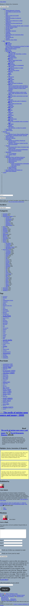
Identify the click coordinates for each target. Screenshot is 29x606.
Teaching (8, 145)
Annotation (8, 252)
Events (7, 259)
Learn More (4, 579)
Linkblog (17, 46)
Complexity (8, 244)
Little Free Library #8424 (11, 39)
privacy (4, 333)
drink (5, 376)
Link (1, 502)
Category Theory (12, 154)
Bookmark (8, 253)
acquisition (8, 364)
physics (4, 330)
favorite (5, 380)
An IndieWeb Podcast (11, 48)
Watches (17, 127)
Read (7, 279)
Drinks (10, 72)
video (4, 405)
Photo (7, 275)
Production (8, 222)
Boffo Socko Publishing (11, 171)
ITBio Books (11, 162)
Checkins (15, 67)
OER (4, 326)
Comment (2, 528)
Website (2, 545)
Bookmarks (16, 64)
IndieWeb (8, 133)
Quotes (10, 108)
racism (4, 335)
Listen (7, 272)
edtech (4, 308)
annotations (5, 296)
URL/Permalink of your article (9, 583)
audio (5, 369)
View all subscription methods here (16, 201)
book (4, 507)
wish (4, 409)
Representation (9, 225)
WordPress (5, 290)
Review (4, 240)
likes (10, 98)
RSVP (7, 282)
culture (4, 303)
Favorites (11, 80)
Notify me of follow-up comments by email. (14, 550)
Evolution (8, 245)
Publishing (8, 224)
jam (5, 386)
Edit (6, 258)
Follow (7, 263)
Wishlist (11, 124)
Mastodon (5, 320)
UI (3, 347)
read (8, 398)
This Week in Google (6, 343)
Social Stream (9, 129)
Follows (15, 82)
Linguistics (5, 231)
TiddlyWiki (15, 34)
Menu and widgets (4, 6)
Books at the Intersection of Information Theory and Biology (20, 164)
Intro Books (14, 166)
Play (7, 276)
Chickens (13, 70)
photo (7, 394)
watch (8, 407)
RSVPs (12, 118)
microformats (5, 322)
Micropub (5, 324)
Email (1, 543)
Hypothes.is (6, 314)
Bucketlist (8, 29)
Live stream (8, 273)
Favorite (7, 262)
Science (4, 241)
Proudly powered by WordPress (7, 596)
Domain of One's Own (7, 305)
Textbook (8, 156)
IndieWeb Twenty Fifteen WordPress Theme (18, 134)
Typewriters (5, 289)
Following (13, 17)
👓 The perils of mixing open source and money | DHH (14, 413)
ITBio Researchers (12, 161)
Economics (5, 213)
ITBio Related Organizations (14, 159)
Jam (6, 270)
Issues (18, 87)
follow (6, 382)
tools (4, 344)
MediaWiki (9, 36)
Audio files (11, 62)
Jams (18, 95)
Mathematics (8, 152)
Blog (4, 41)
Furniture (5, 227)
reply (7, 401)
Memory (5, 235)
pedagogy (5, 329)
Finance (7, 221)
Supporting (17, 25)
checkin (9, 373)
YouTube (5, 356)
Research (5, 131)
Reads (10, 110)
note (7, 392)
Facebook (5, 309)
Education (5, 215)
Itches (17, 92)
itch (4, 384)
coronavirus (5, 301)
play (4, 395)
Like (7, 271)
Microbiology (9, 248)
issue (5, 383)
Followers (14, 20)
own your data (5, 327)
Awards (7, 217)
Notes (15, 103)
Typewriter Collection (10, 138)
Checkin (7, 254)
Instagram (8, 266)
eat (5, 378)
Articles (15, 59)
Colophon (8, 32)
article (7, 367)
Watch (7, 284)
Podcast (4, 239)
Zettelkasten (5, 357)
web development (7, 351)
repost (5, 402)
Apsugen (8, 38)
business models (20, 504)
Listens (17, 100)
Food (4, 226)
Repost (7, 281)
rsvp (6, 404)
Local (4, 233)
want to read (6, 349)
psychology (5, 334)
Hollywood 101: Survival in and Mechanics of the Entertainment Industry (18, 150)
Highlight (8, 264)
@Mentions (14, 22)
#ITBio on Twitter (12, 168)
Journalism (5, 230)
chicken (5, 374)
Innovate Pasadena (6, 317)
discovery (5, 304)
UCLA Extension (12, 153)
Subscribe (8, 42)
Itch (6, 268)
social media (7, 340)
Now (12, 15)
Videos (18, 121)
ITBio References (12, 167)
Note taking (5, 238)
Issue (7, 267)
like (6, 388)
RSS (4, 338)
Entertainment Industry (8, 216)
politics (4, 331)
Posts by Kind (9, 51)
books (4, 299)
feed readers (6, 311)
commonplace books (8, 300)
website (5, 509)
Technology (5, 287)
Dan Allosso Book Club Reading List (14, 170)
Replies (10, 113)
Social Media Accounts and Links (13, 11)
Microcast (8, 50)
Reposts (11, 115)
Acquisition (8, 250)
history (5, 312)
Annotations (12, 57)
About (4, 9)
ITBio (4, 319)
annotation (8, 365)
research (4, 336)
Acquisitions (17, 54)
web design (5, 350)
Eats (10, 75)
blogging (5, 297)
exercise (5, 379)
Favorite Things (9, 28)
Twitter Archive (9, 130)
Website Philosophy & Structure (13, 10)
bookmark (9, 371)
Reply (7, 280)
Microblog (9, 43)
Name (2, 540)
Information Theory (10, 247)
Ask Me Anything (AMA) (11, 27)
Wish (7, 286)
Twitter (5, 346)
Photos (11, 105)
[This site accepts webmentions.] (12, 599)
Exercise (11, 77)
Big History (8, 243)
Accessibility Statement (11, 30)
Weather (7, 285)
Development (9, 219)
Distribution (8, 220)
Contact (4, 172)
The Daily (6, 342)
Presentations (8, 139)
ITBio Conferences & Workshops (15, 158)
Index (7, 13)
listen (7, 390)
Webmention (6, 353)
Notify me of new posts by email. (11, 553)
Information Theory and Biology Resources (15, 157)
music (4, 325)
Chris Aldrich (3, 1)
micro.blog (5, 321)
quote (5, 396)
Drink (7, 256)
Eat (6, 257)
